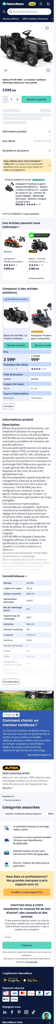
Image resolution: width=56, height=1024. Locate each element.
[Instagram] (26, 1012)
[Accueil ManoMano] (14, 4)
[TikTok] (33, 1012)
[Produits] (4, 11)
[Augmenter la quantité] (17, 99)
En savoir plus (32, 962)
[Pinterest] (19, 1012)
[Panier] (48, 4)
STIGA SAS (16, 213)
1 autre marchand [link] (31, 213)
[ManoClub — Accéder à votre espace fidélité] (32, 4)
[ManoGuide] (46, 1016)
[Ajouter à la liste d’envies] (48, 70)
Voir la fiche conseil (37, 754)
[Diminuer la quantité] (5, 99)
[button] (27, 192)
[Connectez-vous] (41, 4)
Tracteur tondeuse (13, 800)
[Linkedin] (4, 1012)
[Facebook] (12, 1012)
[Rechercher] (10, 12)
